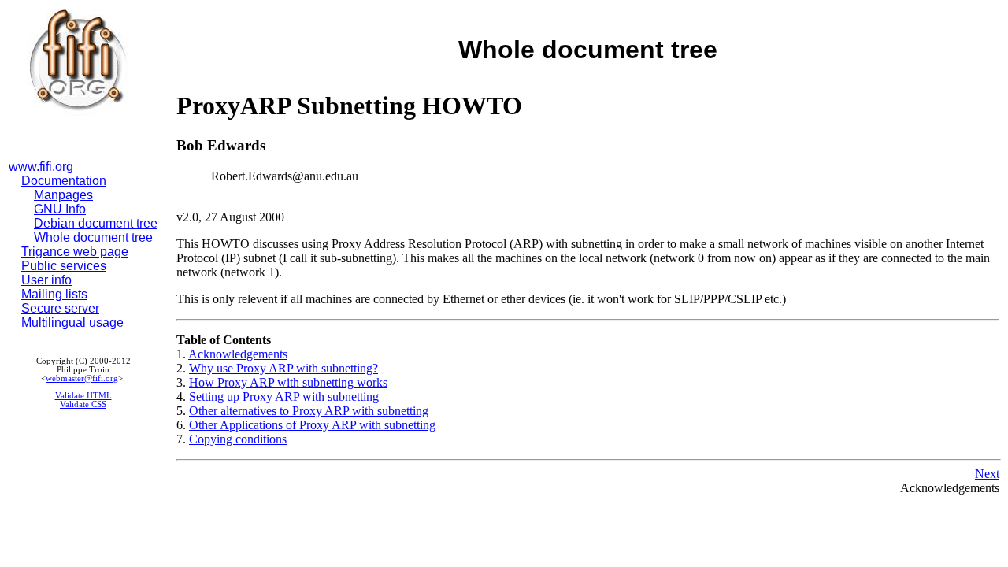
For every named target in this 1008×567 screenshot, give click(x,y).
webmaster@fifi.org (82, 378)
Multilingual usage (72, 322)
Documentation (63, 180)
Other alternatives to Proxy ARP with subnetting (308, 410)
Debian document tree (96, 223)
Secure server (60, 308)
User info (46, 280)
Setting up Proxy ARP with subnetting (284, 396)
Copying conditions (238, 439)
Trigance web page (74, 251)
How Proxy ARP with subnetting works (288, 382)
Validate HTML (83, 395)
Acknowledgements (237, 354)
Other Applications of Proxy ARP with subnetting (312, 425)
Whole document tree (93, 237)
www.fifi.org (41, 166)
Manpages (63, 195)
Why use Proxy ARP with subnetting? (283, 368)
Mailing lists (54, 294)
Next (987, 473)
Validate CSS (83, 404)
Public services (63, 265)
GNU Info (60, 209)
